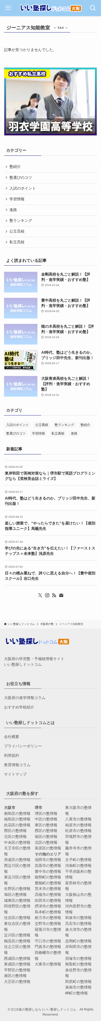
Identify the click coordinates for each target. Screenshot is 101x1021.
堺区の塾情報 (46, 814)
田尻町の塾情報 (78, 982)
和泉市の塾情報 (78, 918)
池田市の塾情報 (48, 860)
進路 (13, 210)
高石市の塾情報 (78, 924)
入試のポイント (22, 188)
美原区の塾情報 (48, 848)
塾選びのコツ (20, 178)
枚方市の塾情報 (48, 918)
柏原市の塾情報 (78, 825)
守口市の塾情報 (48, 941)
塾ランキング (20, 221)
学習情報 (17, 199)
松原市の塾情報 (78, 831)
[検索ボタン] (93, 8)
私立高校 (17, 242)
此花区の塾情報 (17, 825)
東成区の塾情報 (17, 964)
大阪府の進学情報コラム (25, 698)
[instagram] (47, 595)
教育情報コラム (17, 765)
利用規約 (11, 756)
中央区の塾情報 (17, 843)
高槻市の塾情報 (48, 895)
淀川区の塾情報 (17, 935)
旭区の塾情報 (15, 895)
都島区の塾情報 (17, 814)
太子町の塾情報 (78, 860)
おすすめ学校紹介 (19, 707)
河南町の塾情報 (78, 866)
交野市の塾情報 (48, 924)
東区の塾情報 (46, 825)
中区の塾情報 (46, 819)
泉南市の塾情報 (78, 987)
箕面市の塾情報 (48, 866)
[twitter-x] (40, 595)
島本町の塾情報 (48, 912)
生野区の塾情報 (17, 889)
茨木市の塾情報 (48, 889)
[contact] (61, 595)
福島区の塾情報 (17, 819)
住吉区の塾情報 (17, 918)
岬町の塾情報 (76, 993)
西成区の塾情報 (17, 959)
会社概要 (11, 737)
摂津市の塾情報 (48, 906)
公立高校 (17, 231)
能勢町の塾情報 (48, 877)
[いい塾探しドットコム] (50, 8)
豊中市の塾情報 (48, 872)
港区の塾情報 (15, 976)
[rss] (54, 595)
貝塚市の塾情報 (78, 959)
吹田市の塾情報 (48, 901)
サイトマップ (15, 774)
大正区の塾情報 (17, 982)
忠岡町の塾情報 (78, 941)
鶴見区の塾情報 (17, 941)
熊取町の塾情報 (78, 964)
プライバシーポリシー (23, 746)
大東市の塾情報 (48, 964)
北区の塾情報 (15, 837)
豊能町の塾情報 (48, 883)
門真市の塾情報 (48, 947)
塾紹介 (15, 167)
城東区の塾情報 (17, 901)
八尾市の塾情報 (78, 819)
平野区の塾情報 (17, 970)
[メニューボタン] (8, 8)
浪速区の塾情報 (17, 860)
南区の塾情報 (46, 837)
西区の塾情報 (15, 831)
